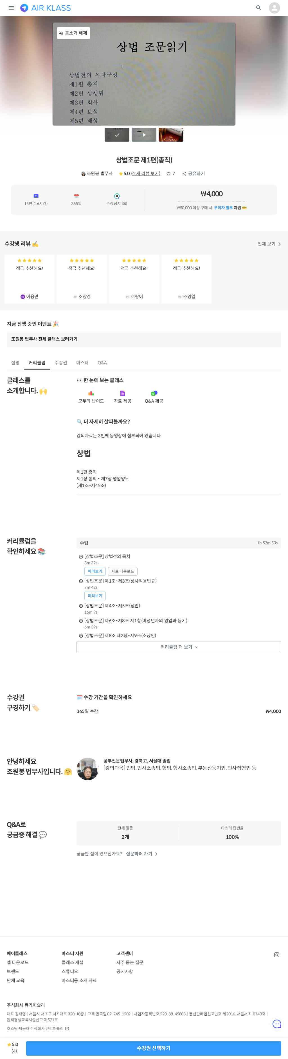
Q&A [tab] (102, 363)
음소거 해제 (76, 33)
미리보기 (95, 571)
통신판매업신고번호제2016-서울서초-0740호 (227, 1013)
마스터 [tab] (82, 363)
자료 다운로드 (122, 571)
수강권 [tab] (61, 363)
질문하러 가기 (139, 854)
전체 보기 (267, 244)
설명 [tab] (15, 363)
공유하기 (196, 174)
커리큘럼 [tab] (37, 363)
